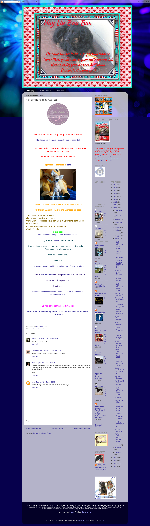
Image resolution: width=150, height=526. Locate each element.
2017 (115, 199)
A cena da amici (105, 360)
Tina (69, 165)
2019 (115, 193)
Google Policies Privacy (103, 156)
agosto (117, 227)
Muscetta (35, 338)
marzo (117, 445)
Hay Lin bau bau (36, 10)
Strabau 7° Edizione (118, 430)
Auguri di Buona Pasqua (118, 317)
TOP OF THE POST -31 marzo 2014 (119, 437)
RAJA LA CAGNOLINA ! (100, 285)
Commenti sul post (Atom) (42, 433)
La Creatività (105, 251)
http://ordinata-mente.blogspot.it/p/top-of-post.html (58, 140)
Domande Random (118, 377)
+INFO (110, 160)
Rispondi (35, 344)
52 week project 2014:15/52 (119, 329)
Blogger (101, 520)
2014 (115, 208)
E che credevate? (98, 377)
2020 (115, 190)
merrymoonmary (83, 520)
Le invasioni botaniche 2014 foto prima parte (119, 264)
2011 (115, 463)
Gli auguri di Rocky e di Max (119, 299)
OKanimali (67, 275)
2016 (115, 202)
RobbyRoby (101, 465)
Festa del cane (118, 252)
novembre (118, 215)
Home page (31, 90)
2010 (115, 466)
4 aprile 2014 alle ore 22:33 (45, 382)
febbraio (118, 448)
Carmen (56, 240)
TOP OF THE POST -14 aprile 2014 (119, 353)
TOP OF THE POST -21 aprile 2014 (119, 286)
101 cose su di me (45, 90)
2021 (115, 188)
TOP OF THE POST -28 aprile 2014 (119, 244)
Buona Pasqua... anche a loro (119, 344)
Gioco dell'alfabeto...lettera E (119, 423)
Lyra (72, 512)
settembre (118, 222)
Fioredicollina (47, 275)
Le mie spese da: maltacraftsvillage (119, 362)
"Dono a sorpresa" (119, 294)
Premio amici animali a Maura (119, 382)
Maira (34, 363)
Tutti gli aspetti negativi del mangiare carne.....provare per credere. (100, 413)
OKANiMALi (99, 212)
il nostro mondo (98, 353)
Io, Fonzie (99, 386)
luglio (117, 230)
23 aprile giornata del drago (119, 337)
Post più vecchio (82, 428)
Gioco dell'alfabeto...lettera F (119, 370)
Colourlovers (86, 512)
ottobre (118, 220)
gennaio (118, 452)
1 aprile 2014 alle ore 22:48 (48, 338)
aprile (117, 239)
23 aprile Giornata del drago (119, 278)
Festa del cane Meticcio (118, 272)
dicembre (118, 210)
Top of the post (38, 329)
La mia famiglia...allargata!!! (100, 330)
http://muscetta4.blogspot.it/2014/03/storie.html (58, 235)
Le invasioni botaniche (119, 256)
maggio (118, 236)
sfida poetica (119, 397)
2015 (115, 205)
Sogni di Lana (100, 264)
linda (33, 382)
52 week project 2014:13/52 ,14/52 (119, 415)
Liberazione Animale (99, 407)
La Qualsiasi (100, 312)
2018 (115, 196)
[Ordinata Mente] (58, 125)
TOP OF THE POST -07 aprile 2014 (119, 391)
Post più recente (34, 428)
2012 (115, 460)
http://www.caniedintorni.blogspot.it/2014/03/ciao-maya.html (58, 266)
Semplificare (105, 233)
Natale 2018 (60, 90)
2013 (115, 458)
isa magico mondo (99, 426)
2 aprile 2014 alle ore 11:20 (45, 363)
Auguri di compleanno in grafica (119, 407)
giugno (117, 233)
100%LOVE (99, 228)
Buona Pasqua (118, 323)
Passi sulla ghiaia (99, 374)
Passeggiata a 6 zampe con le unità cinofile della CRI (119, 308)
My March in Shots (119, 401)
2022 (115, 185)
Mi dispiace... (105, 300)
